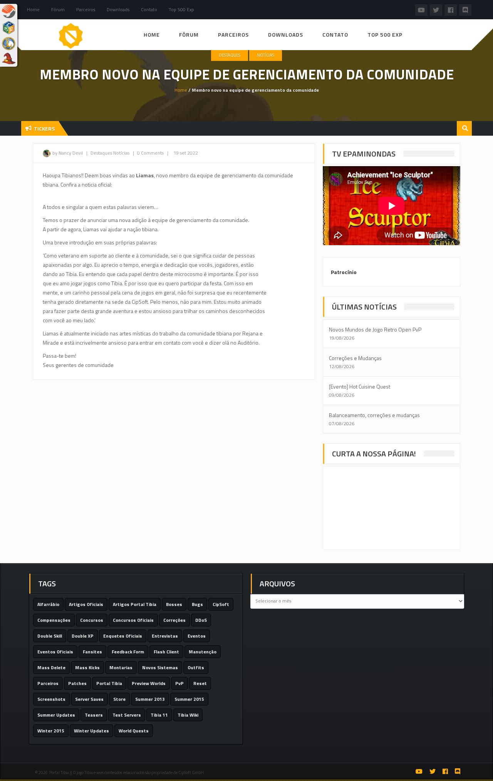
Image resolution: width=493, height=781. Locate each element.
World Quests (134, 730)
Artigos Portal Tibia (134, 604)
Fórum (58, 9)
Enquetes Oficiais (122, 636)
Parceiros (48, 683)
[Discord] (465, 9)
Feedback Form (128, 651)
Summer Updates (56, 715)
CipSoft (221, 604)
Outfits (196, 667)
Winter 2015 (50, 730)
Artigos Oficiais (86, 604)
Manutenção (202, 651)
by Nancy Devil (67, 153)
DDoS (201, 620)
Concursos (91, 620)
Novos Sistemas (160, 667)
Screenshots (51, 699)
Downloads (118, 9)
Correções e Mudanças (355, 358)
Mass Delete (51, 667)
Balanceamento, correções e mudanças (374, 415)
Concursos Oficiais (133, 620)
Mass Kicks (87, 667)
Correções (174, 620)
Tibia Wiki (188, 715)
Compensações (53, 620)
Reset (200, 683)
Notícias (265, 55)
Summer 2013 (150, 699)
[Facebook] (450, 9)
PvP (179, 683)
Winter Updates (91, 730)
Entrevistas (165, 636)
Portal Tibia (109, 683)
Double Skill (49, 636)
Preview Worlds (149, 683)
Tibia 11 (159, 715)
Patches (77, 683)
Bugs (197, 604)
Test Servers (126, 715)
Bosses (174, 604)
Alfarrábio (48, 604)
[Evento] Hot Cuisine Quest (359, 386)
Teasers (94, 715)
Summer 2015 (189, 699)
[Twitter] (436, 9)
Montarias (120, 667)
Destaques (229, 55)
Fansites (92, 651)
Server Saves (89, 699)
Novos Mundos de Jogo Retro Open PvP (375, 329)
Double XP (83, 636)
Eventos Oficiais (55, 651)
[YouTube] (421, 9)
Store (119, 699)
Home (33, 9)
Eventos (197, 636)
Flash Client (166, 651)
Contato (149, 9)
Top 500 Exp (181, 9)
